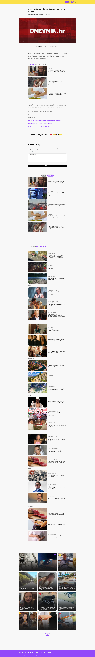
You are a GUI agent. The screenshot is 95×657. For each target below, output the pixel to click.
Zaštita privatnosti (41, 655)
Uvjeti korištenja (34, 655)
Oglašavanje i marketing (27, 655)
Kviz (55, 1)
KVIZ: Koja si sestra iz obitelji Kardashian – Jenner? (40, 123)
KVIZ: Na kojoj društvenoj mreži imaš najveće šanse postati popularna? (44, 120)
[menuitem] (75, 2)
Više (47, 634)
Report (59, 1)
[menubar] (75, 2)
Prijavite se (47, 165)
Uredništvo (21, 655)
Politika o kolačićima (48, 655)
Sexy (62, 1)
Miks (53, 1)
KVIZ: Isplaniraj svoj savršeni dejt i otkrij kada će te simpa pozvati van (44, 126)
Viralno (49, 1)
